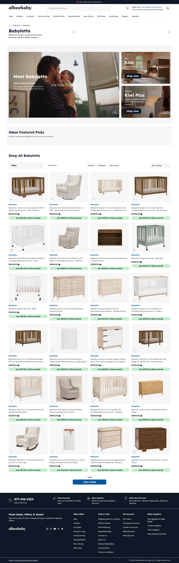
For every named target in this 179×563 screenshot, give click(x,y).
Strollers (77, 523)
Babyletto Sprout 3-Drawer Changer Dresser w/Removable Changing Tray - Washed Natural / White (108, 461)
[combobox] (78, 8)
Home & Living (79, 531)
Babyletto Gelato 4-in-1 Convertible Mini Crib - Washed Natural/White (27, 411)
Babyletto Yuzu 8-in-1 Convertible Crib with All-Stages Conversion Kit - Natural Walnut (27, 209)
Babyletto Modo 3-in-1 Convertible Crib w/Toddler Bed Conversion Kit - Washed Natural (106, 411)
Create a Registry (154, 526)
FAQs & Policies (104, 523)
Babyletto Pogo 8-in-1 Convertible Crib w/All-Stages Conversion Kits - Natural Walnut (148, 360)
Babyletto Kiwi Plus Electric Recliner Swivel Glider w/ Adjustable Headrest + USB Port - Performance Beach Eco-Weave (66, 259)
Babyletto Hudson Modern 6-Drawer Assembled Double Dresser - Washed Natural (108, 310)
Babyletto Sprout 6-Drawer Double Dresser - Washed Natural (67, 310)
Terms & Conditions (106, 552)
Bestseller (102, 165)
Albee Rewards (129, 531)
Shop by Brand (79, 540)
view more (89, 481)
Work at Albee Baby (106, 544)
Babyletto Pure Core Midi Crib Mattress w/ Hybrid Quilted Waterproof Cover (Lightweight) (68, 360)
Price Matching (104, 527)
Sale (75, 519)
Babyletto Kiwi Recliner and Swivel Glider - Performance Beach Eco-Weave (66, 411)
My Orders (127, 519)
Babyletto (16, 25)
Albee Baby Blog (104, 531)
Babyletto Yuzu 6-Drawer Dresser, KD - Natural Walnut (149, 461)
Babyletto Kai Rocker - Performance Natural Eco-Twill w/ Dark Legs (26, 461)
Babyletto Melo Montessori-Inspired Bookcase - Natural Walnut (109, 259)
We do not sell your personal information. (23, 560)
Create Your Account (153, 7)
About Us (102, 540)
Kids (123, 53)
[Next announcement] (169, 2)
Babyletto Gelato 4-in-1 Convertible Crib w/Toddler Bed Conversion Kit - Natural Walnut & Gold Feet (149, 209)
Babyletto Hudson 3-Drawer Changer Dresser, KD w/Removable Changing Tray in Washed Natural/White (108, 360)
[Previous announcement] (9, 2)
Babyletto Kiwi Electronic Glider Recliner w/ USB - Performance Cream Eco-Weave (66, 209)
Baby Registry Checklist (157, 534)
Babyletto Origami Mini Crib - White (22, 309)
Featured (91, 165)
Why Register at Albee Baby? (156, 520)
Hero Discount (128, 536)
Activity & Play (79, 536)
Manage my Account (131, 523)
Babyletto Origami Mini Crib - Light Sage (147, 258)
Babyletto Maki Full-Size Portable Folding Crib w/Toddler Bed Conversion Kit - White (27, 259)
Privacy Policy (103, 548)
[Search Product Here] (49, 8)
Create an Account (130, 527)
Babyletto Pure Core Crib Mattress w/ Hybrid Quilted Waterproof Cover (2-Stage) (67, 461)
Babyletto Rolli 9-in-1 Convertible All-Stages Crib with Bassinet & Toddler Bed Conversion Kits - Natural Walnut (26, 360)
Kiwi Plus (124, 87)
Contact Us (102, 536)
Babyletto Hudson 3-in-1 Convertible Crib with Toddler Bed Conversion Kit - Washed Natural (108, 209)
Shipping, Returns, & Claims (109, 519)
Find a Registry (154, 530)
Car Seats (77, 527)
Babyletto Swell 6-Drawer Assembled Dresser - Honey (149, 411)
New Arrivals (114, 165)
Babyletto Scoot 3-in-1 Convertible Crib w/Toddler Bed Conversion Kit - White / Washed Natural (146, 310)
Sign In (140, 7)
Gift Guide (78, 548)
